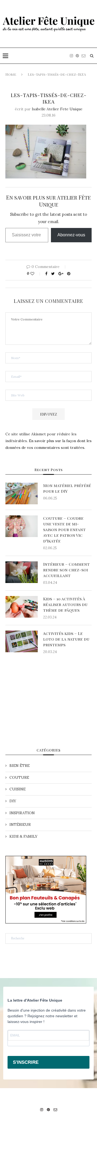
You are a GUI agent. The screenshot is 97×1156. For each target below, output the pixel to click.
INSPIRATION (22, 812)
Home (10, 74)
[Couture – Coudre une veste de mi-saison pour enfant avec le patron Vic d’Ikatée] (21, 526)
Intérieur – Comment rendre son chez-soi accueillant (66, 569)
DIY (12, 801)
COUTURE (19, 777)
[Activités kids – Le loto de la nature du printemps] (21, 641)
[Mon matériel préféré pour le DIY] (21, 493)
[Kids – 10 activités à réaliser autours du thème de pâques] (21, 607)
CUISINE (17, 789)
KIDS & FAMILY (23, 836)
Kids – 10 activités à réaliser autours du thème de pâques (65, 604)
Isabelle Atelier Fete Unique (57, 109)
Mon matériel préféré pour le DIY (67, 488)
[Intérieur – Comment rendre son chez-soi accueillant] (21, 572)
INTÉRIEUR (20, 824)
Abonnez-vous (71, 235)
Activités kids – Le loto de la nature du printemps (66, 639)
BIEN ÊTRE (19, 765)
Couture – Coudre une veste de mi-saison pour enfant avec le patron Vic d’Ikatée (64, 529)
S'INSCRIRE (26, 1062)
